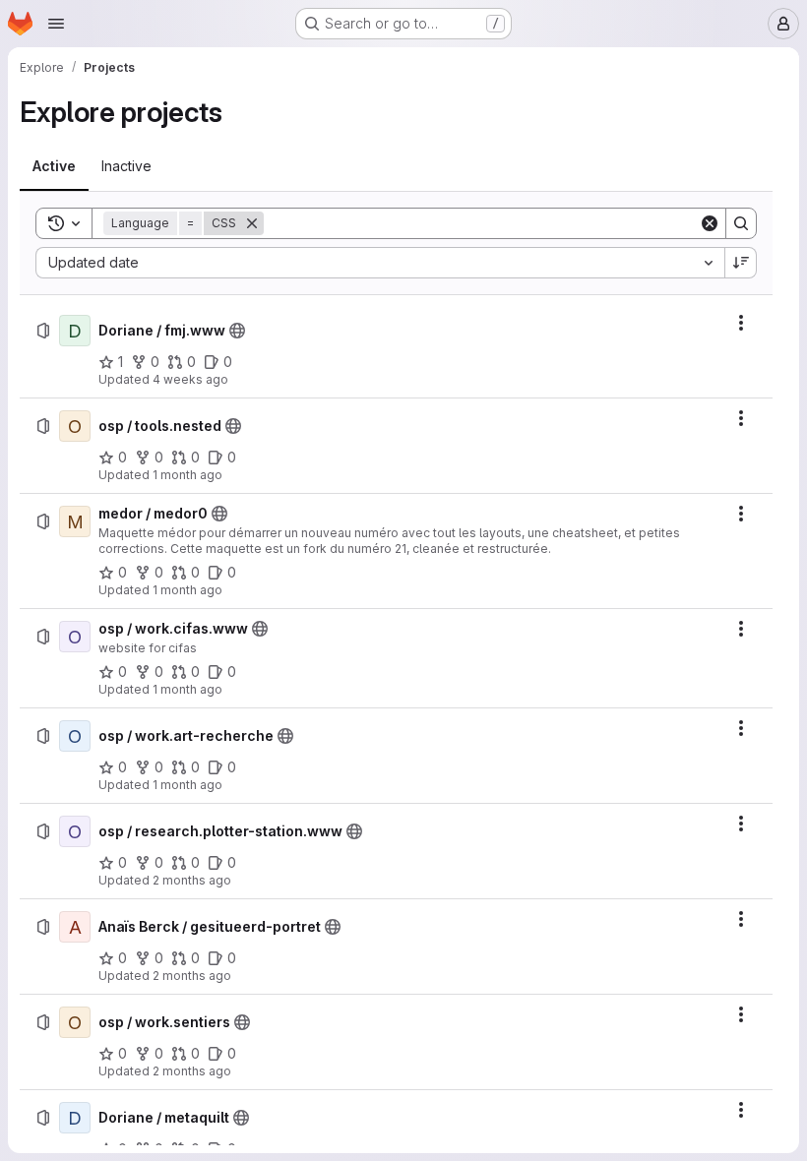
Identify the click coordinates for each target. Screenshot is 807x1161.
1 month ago (187, 474)
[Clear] (709, 223)
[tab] (54, 166)
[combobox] (379, 262)
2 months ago (192, 880)
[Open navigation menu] (56, 23)
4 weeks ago (190, 379)
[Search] (741, 223)
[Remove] (252, 223)
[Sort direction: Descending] (741, 262)
